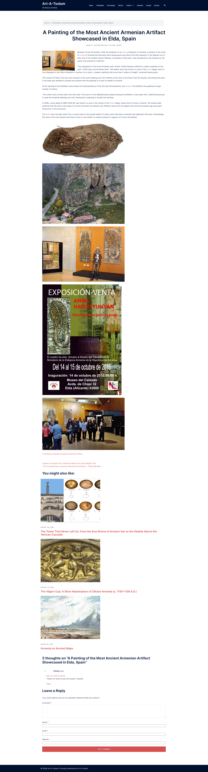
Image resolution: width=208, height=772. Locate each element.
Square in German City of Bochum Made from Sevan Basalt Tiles (69, 463)
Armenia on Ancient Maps (57, 648)
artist (124, 52)
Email (45, 731)
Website (45, 739)
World (119, 45)
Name (45, 722)
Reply (49, 684)
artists (128, 86)
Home (46, 23)
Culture (128, 5)
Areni (149, 69)
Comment (47, 703)
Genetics (140, 5)
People (148, 5)
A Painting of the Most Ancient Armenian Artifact (62, 454)
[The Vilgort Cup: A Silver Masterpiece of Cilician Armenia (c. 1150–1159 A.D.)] (70, 560)
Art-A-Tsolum (53, 4)
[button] (165, 5)
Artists (82, 55)
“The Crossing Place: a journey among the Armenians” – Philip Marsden (71, 466)
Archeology (111, 5)
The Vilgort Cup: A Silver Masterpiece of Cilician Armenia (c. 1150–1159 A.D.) (89, 591)
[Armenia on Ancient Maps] (70, 617)
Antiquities (100, 5)
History (120, 5)
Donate (156, 5)
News (91, 5)
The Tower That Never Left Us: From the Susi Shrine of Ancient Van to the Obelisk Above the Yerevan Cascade (99, 533)
